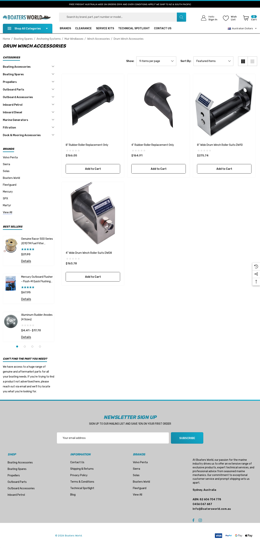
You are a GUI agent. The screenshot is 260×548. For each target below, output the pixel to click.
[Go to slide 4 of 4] (40, 346)
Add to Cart (93, 169)
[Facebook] (193, 520)
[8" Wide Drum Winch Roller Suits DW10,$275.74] (224, 105)
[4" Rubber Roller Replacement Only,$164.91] (158, 105)
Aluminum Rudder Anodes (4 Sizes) (37, 317)
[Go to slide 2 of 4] (25, 346)
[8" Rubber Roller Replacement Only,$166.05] (93, 105)
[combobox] (122, 17)
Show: (130, 61)
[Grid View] (243, 61)
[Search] (181, 17)
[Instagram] (201, 520)
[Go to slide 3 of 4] (32, 346)
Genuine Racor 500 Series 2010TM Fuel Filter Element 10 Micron (37, 241)
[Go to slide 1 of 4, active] (17, 346)
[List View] (252, 61)
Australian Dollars (242, 28)
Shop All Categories (27, 28)
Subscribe (187, 438)
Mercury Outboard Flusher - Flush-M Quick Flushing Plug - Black (37, 279)
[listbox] (213, 61)
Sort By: (185, 61)
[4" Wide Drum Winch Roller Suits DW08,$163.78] (93, 213)
